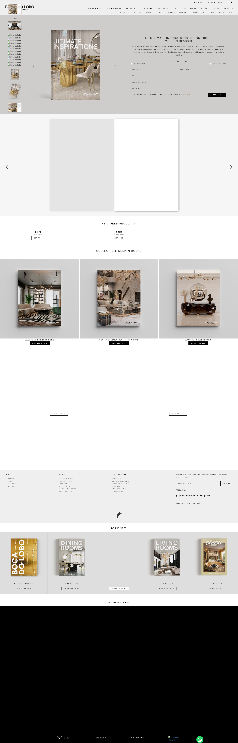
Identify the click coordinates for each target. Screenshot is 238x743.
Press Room (190, 9)
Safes (221, 13)
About (204, 9)
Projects (130, 9)
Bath (205, 13)
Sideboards (124, 13)
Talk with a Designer (120, 481)
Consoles (149, 13)
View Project (59, 413)
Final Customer (219, 64)
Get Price (38, 238)
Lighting (182, 13)
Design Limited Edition (68, 489)
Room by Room (114, 9)
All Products (95, 9)
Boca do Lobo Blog (66, 479)
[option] (14, 9)
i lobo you (63, 484)
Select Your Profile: (178, 61)
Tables (161, 13)
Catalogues (146, 9)
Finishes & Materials (120, 484)
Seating (171, 13)
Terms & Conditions (120, 489)
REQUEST (217, 95)
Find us (215, 9)
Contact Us (116, 479)
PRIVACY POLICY (186, 94)
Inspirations (163, 9)
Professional (140, 64)
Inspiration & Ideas (67, 481)
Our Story (10, 479)
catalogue (199, 2)
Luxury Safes (64, 486)
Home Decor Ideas (66, 491)
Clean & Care (117, 486)
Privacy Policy (118, 491)
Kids (213, 13)
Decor (231, 13)
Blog (177, 9)
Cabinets (137, 13)
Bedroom (194, 13)
